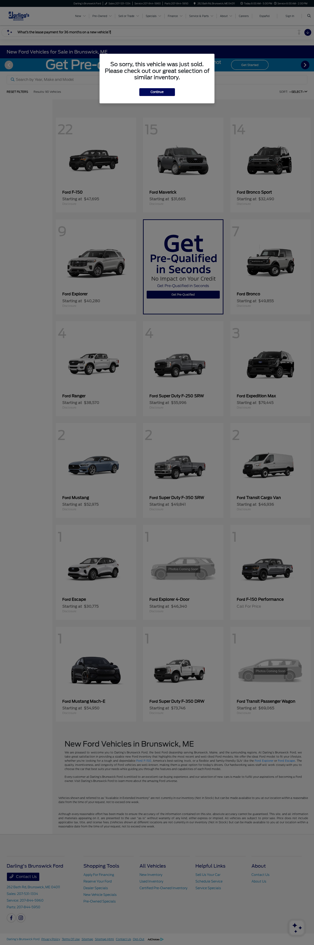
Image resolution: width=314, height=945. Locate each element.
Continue (157, 92)
